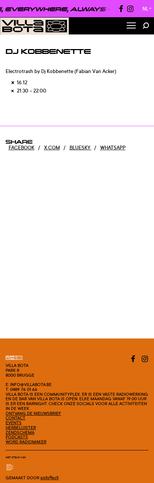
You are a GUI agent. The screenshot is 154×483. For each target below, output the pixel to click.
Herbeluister (21, 428)
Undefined (49, 478)
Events (14, 423)
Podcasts (17, 437)
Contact (15, 418)
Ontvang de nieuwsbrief (33, 413)
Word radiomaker (26, 442)
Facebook (21, 147)
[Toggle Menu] (131, 26)
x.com (52, 147)
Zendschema (20, 432)
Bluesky (81, 147)
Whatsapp (113, 147)
